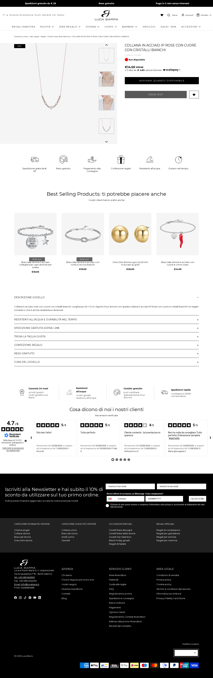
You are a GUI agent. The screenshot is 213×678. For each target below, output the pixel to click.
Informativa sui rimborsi (168, 593)
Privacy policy (163, 579)
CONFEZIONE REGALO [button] (28, 344)
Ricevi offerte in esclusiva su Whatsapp (125, 494)
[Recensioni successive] (210, 438)
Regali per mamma (166, 540)
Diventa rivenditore (72, 589)
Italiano (185, 653)
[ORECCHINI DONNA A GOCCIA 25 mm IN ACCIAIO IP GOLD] (130, 234)
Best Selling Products (73, 194)
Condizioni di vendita (167, 575)
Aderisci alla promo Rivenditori (125, 621)
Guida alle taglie (117, 584)
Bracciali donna (22, 537)
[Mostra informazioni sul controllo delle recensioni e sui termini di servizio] (25, 441)
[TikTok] (25, 597)
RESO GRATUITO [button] (24, 353)
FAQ (111, 589)
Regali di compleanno (168, 530)
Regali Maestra (23, 26)
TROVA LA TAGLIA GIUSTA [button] (29, 336)
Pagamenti (115, 607)
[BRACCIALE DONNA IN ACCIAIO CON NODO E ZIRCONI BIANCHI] (83, 234)
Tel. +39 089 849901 (24, 577)
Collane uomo (69, 530)
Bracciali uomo (70, 533)
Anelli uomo (68, 537)
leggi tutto (174, 438)
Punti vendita (43, 15)
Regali (43, 36)
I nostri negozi (69, 584)
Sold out (156, 94)
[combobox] (111, 498)
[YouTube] (34, 597)
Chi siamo (58, 15)
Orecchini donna (23, 540)
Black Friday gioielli (119, 540)
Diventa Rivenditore (21, 15)
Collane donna (22, 533)
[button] (106, 45)
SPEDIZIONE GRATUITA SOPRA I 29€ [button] (36, 328)
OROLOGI (149, 26)
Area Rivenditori (117, 575)
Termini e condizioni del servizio (173, 589)
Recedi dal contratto (120, 626)
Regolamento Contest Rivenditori (127, 616)
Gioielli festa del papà (120, 530)
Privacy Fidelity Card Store (170, 598)
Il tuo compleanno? (154, 494)
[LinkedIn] (39, 597)
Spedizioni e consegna (121, 598)
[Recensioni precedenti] (31, 438)
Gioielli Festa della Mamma (59, 36)
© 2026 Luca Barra (23, 656)
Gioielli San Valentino (120, 537)
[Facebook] (15, 597)
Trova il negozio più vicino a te (78, 579)
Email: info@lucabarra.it (26, 584)
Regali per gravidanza (168, 533)
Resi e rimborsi (117, 602)
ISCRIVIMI (198, 498)
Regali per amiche (166, 537)
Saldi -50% (168, 26)
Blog (64, 598)
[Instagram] (20, 597)
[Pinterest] (30, 597)
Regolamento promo (120, 593)
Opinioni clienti (117, 612)
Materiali (113, 579)
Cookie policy (163, 584)
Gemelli (66, 540)
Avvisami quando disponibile (162, 80)
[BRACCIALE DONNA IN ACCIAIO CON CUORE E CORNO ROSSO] (177, 234)
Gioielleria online (21, 36)
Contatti (66, 593)
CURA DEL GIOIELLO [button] (27, 361)
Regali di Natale (117, 544)
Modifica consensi (190, 644)
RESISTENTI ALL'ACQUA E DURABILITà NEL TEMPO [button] (45, 319)
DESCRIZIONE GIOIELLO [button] (29, 297)
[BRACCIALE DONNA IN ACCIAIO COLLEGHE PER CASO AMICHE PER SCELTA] (35, 234)
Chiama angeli (22, 530)
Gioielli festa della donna (122, 533)
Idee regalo (34, 36)
